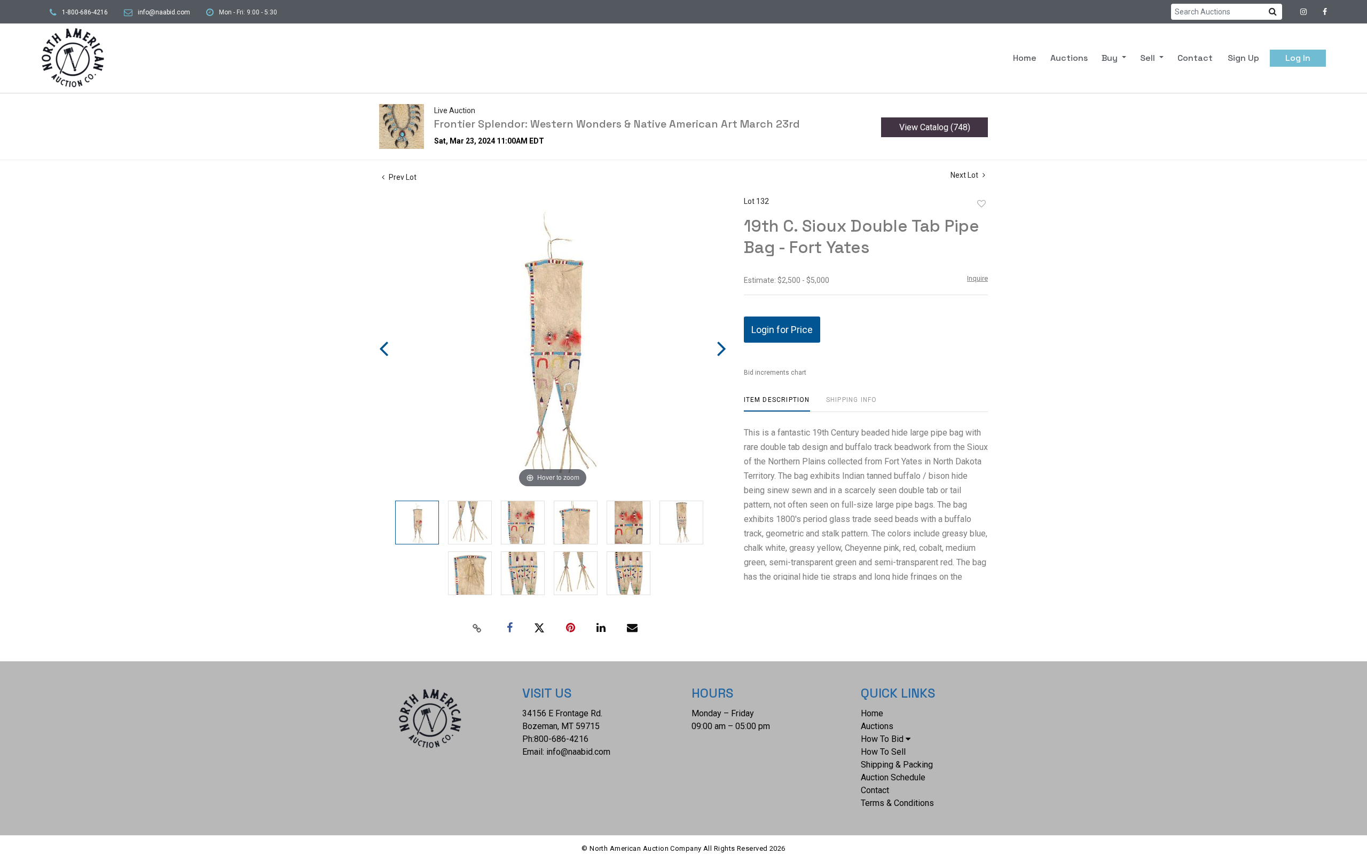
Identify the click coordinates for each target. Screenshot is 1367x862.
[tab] (777, 404)
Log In (1297, 58)
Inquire (977, 278)
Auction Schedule (893, 777)
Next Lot (965, 175)
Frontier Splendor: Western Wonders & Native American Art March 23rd (617, 124)
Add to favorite (981, 204)
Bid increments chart (775, 372)
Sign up (1243, 58)
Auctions (1069, 58)
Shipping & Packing (897, 765)
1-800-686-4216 (85, 12)
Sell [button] (1148, 58)
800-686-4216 (561, 739)
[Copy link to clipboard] (477, 628)
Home (1024, 58)
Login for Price (782, 329)
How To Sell (883, 752)
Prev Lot (402, 177)
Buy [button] (1111, 58)
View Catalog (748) (934, 127)
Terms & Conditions (897, 803)
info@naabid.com (164, 12)
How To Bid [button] (882, 739)
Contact (1195, 58)
